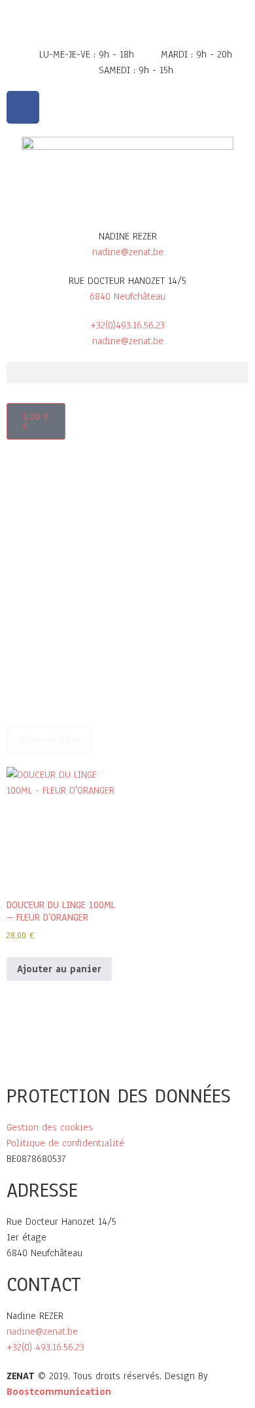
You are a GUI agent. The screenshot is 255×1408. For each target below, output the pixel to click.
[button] (127, 372)
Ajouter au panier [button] (59, 969)
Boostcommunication (59, 1391)
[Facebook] (23, 107)
